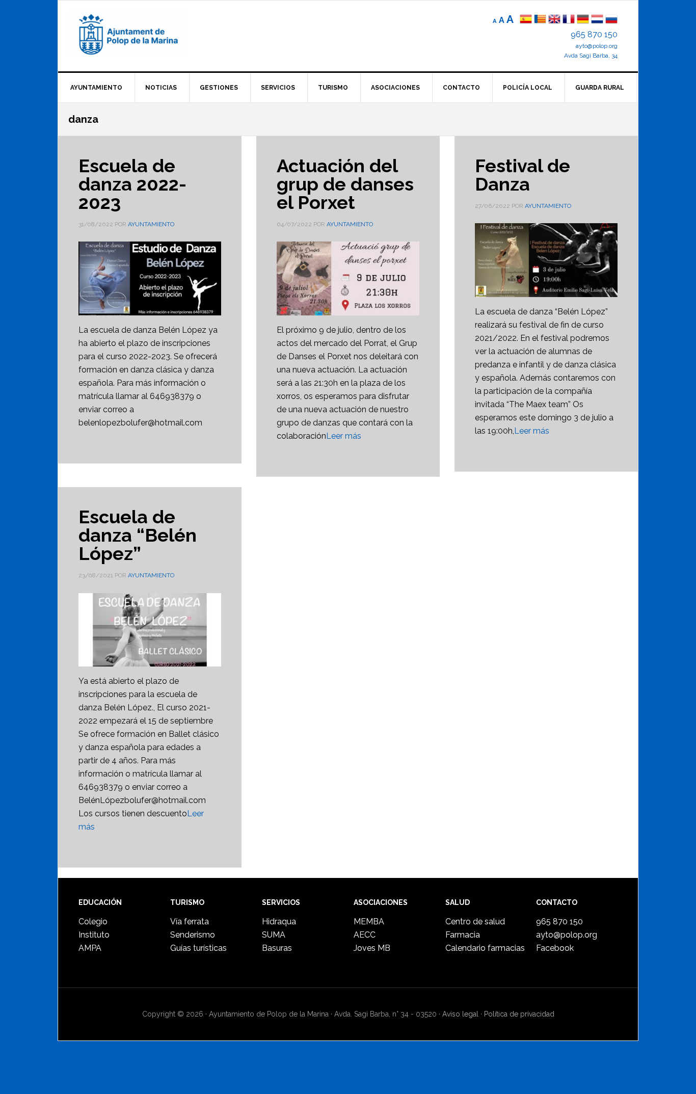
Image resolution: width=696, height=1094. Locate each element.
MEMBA (369, 921)
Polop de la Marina (139, 34)
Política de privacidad (519, 1014)
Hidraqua (279, 921)
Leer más (343, 436)
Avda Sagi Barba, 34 (591, 55)
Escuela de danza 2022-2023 (132, 184)
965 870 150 (594, 34)
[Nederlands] (598, 20)
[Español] (526, 20)
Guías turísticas (198, 948)
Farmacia (462, 935)
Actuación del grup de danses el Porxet (345, 184)
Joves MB (372, 948)
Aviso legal (460, 1014)
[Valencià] (540, 20)
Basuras (277, 948)
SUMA (273, 935)
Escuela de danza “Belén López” (137, 535)
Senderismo (192, 935)
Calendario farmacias (485, 948)
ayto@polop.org (597, 45)
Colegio (93, 921)
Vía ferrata (189, 921)
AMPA (89, 948)
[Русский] (611, 20)
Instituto (94, 935)
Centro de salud (475, 921)
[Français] (569, 20)
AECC (365, 935)
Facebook (555, 948)
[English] (554, 20)
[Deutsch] (583, 20)
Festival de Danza (522, 175)
